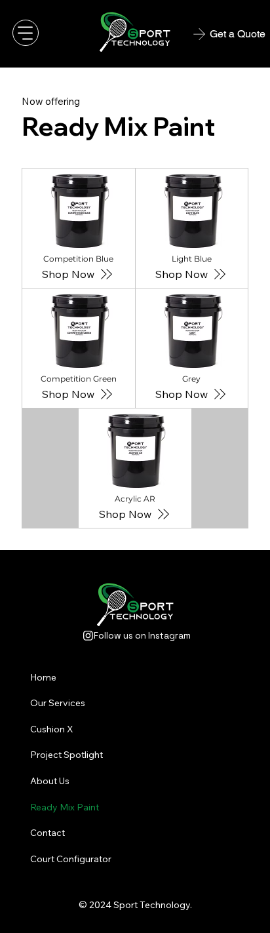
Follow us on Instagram (142, 635)
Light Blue (192, 259)
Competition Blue (78, 259)
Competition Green (79, 379)
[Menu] (25, 33)
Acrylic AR (135, 499)
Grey (191, 379)
